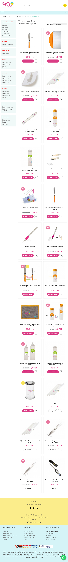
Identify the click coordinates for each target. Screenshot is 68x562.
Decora (6, 120)
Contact (5, 539)
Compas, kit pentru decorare (30, 207)
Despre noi (5, 531)
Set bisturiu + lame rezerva (55, 246)
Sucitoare (5, 27)
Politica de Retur (28, 533)
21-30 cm (6, 80)
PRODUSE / (10, 16)
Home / (5, 16)
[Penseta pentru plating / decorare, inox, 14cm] (30, 468)
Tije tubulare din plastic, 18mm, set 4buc (55, 402)
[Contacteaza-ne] (61, 12)
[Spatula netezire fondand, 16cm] (30, 79)
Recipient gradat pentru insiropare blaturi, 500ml (55, 130)
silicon (6, 98)
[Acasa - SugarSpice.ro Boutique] (10, 5)
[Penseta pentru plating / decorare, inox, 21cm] (55, 429)
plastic (6, 96)
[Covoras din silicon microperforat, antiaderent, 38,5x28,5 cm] (30, 312)
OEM (5, 122)
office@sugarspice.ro (35, 522)
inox (5, 93)
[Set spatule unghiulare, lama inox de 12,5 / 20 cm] (30, 273)
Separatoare (6, 33)
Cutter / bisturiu (30, 246)
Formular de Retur (29, 537)
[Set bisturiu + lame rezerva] (55, 234)
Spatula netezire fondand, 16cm (30, 91)
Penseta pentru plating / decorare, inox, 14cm (30, 480)
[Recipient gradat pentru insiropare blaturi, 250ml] (55, 273)
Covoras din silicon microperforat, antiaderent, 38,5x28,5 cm (30, 325)
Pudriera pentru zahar (30, 402)
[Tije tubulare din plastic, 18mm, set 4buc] (55, 390)
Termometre (6, 31)
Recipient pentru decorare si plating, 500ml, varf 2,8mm (30, 169)
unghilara (7, 63)
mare (5, 53)
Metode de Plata (28, 531)
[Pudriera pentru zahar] (30, 390)
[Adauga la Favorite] (36, 61)
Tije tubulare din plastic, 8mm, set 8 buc (55, 91)
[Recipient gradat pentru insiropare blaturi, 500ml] (55, 118)
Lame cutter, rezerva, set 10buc (55, 169)
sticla (5, 91)
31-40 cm (6, 82)
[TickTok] (34, 507)
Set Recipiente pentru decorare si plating (30, 363)
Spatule (4, 25)
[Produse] (2, 13)
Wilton (6, 124)
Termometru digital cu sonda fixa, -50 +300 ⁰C (55, 480)
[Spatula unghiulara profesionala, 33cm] (30, 40)
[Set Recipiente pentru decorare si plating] (30, 351)
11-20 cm (6, 78)
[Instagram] (37, 507)
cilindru (6, 67)
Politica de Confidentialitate (10, 535)
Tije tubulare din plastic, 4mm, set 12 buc (30, 441)
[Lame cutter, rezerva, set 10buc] (55, 157)
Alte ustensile (6, 35)
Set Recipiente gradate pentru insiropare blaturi (55, 325)
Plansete (4, 29)
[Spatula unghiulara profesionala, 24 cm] (55, 196)
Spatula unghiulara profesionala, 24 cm (55, 208)
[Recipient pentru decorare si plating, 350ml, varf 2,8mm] (55, 351)
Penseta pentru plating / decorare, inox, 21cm (55, 441)
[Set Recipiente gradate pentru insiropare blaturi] (55, 312)
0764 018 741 (35, 520)
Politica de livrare (7, 537)
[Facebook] (30, 507)
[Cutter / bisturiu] (30, 234)
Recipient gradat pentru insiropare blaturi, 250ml (55, 286)
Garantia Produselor (29, 535)
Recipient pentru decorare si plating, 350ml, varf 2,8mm (55, 363)
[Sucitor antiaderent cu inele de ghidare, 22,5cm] (30, 118)
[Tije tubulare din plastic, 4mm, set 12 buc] (30, 429)
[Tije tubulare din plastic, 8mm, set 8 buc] (55, 79)
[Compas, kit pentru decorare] (30, 196)
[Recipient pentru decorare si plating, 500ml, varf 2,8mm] (30, 157)
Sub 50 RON (7, 107)
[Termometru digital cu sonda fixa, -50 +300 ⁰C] (55, 468)
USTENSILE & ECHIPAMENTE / (20, 16)
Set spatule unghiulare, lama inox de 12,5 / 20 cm (30, 286)
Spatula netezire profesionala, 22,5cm (55, 53)
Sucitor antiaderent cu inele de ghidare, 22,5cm (30, 130)
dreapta (6, 65)
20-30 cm (6, 76)
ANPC (25, 539)
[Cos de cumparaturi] (66, 12)
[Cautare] (65, 5)
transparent (7, 44)
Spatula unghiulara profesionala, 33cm (29, 53)
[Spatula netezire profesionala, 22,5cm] (55, 40)
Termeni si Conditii (7, 533)
